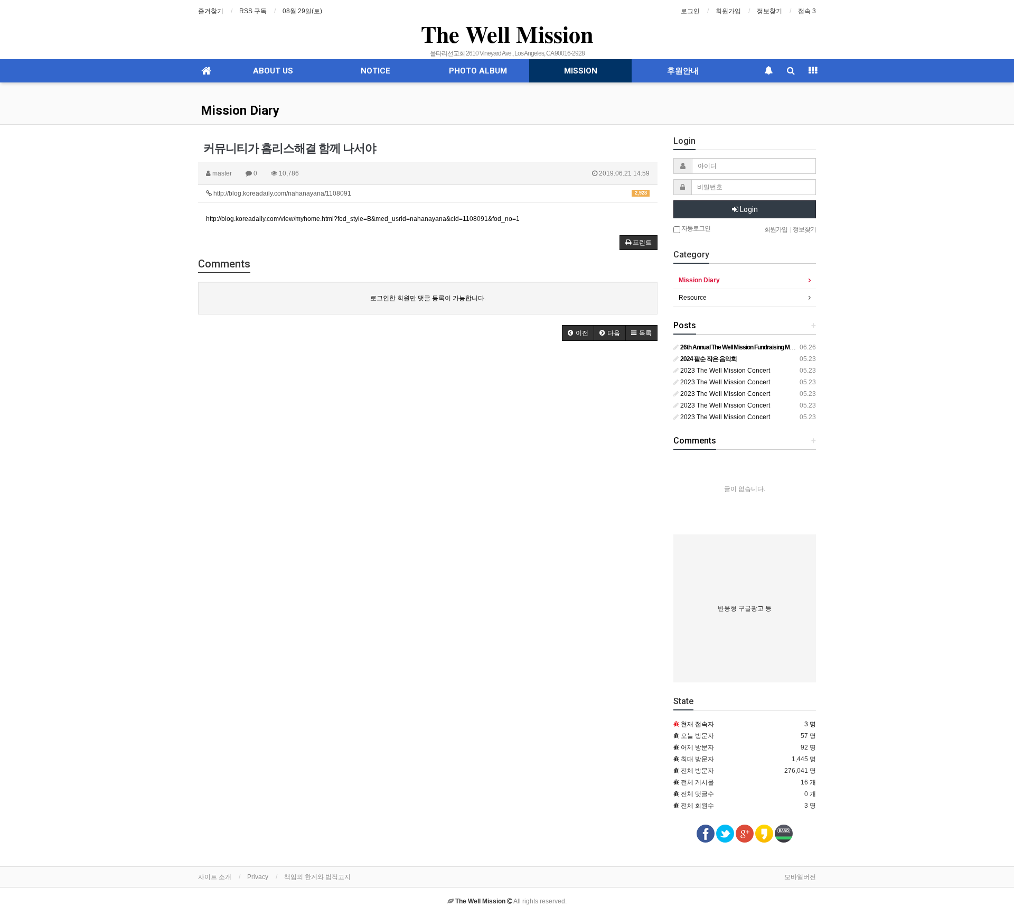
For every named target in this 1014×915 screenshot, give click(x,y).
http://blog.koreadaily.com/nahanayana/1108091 (429, 193)
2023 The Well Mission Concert (724, 370)
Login (748, 209)
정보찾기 (769, 11)
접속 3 (807, 11)
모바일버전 (800, 877)
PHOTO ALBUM (478, 71)
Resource (693, 297)
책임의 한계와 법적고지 (317, 877)
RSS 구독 (253, 11)
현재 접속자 (697, 724)
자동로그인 (695, 228)
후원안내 (683, 71)
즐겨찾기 (210, 11)
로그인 (690, 11)
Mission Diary (240, 110)
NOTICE (375, 71)
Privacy (257, 877)
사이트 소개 (214, 877)
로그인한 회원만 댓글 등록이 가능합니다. (428, 298)
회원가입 (728, 11)
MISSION (580, 71)
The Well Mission (507, 34)
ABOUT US (273, 71)
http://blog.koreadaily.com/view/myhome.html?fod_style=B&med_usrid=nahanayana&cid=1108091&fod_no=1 (363, 219)
